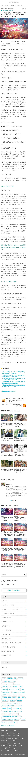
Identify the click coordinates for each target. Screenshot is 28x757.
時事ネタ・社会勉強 (8, 647)
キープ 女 (20, 694)
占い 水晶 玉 (14, 697)
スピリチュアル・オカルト (10, 609)
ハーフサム (20, 686)
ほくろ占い (4, 678)
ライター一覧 (16, 743)
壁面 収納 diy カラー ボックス (16, 705)
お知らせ (5, 600)
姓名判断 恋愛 (12, 700)
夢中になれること (11, 722)
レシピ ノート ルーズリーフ (7, 684)
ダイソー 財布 (11, 689)
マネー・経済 (6, 617)
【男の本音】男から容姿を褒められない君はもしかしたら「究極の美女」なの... (13, 379)
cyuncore (14, 1)
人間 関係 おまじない (17, 703)
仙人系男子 (4, 694)
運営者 (18, 750)
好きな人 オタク (5, 711)
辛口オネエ (6, 655)
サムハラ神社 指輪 (13, 686)
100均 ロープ (16, 719)
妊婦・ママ (6, 634)
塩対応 (15, 678)
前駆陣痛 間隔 (19, 700)
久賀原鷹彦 (9, 484)
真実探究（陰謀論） (8, 651)
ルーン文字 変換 (15, 713)
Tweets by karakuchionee (7, 725)
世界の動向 (6, 626)
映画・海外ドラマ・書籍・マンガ (11, 642)
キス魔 (9, 697)
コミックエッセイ (8, 605)
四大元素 (17, 689)
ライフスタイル (7, 621)
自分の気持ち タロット (6, 692)
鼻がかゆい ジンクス (18, 711)
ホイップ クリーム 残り (16, 716)
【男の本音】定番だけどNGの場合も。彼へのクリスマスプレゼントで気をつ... (13, 385)
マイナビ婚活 (4, 681)
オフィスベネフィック (8, 750)
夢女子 (19, 697)
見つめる (22, 689)
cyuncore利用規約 (6, 745)
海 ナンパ (24, 697)
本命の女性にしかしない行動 (7, 719)
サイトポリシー (18, 745)
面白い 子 (11, 711)
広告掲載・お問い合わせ (8, 748)
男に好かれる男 (5, 689)
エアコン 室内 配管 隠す (6, 716)
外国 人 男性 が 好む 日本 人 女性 (18, 692)
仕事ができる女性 (5, 700)
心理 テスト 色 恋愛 (5, 705)
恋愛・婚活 (6, 391)
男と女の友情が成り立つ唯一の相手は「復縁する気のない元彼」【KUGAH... (13, 372)
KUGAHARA (12, 391)
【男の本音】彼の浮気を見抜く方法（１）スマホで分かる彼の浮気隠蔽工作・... (13, 376)
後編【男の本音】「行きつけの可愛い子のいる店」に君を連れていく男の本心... (13, 382)
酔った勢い (15, 694)
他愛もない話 (4, 722)
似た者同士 (9, 708)
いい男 (9, 713)
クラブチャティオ (5, 686)
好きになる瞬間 (17, 684)
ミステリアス (20, 678)
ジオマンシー (4, 713)
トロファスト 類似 (11, 681)
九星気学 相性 (10, 678)
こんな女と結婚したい (17, 708)
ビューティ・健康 (8, 613)
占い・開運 (6, 630)
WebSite (14, 500)
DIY (17, 722)
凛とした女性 (4, 697)
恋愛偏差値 (4, 708)
